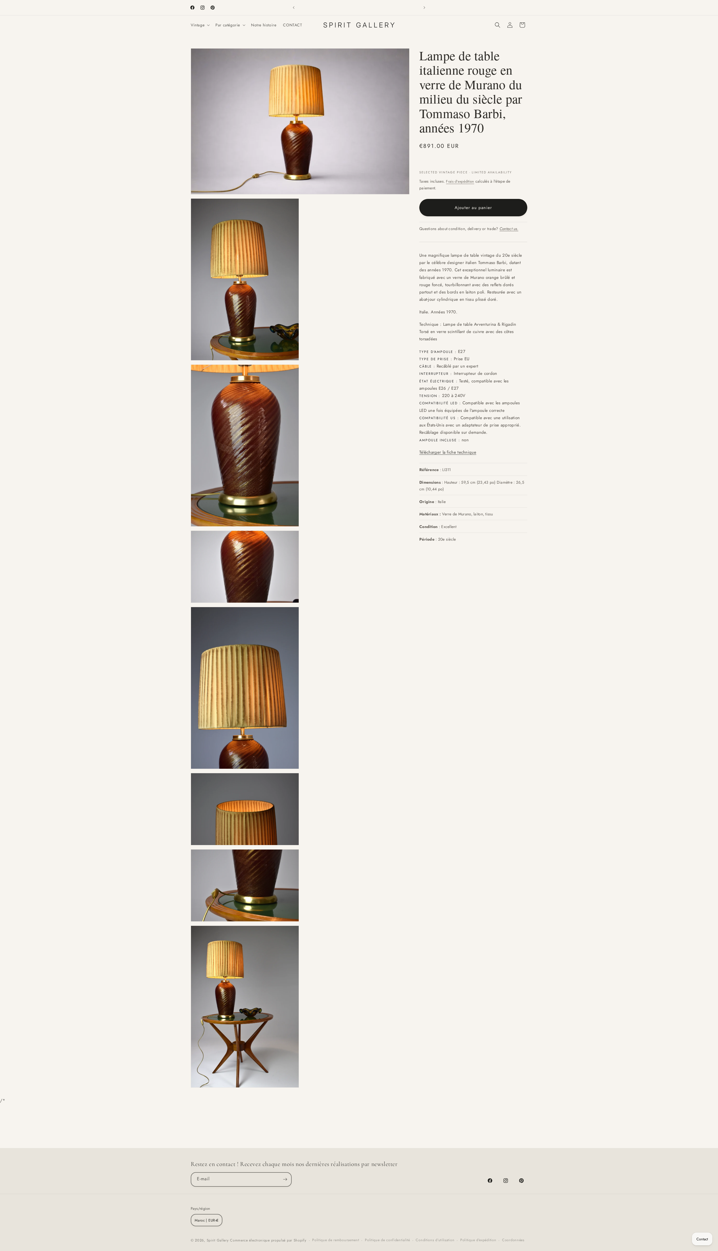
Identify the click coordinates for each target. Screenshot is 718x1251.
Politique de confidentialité (387, 1240)
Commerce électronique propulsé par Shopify (268, 1240)
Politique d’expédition (478, 1240)
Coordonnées (513, 1240)
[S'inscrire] (285, 1179)
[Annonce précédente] (293, 7)
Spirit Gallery (218, 1240)
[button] (199, 25)
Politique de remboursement (335, 1240)
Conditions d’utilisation (435, 1240)
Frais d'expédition (460, 181)
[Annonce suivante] (424, 7)
